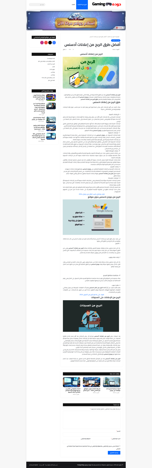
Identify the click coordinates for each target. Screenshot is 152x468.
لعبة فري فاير (51, 80)
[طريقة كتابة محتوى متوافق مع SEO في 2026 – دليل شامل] (91, 382)
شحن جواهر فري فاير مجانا (48, 78)
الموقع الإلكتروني (85, 439)
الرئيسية (117, 37)
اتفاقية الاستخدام (33, 465)
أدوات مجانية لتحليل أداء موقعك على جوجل (113, 390)
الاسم (118, 431)
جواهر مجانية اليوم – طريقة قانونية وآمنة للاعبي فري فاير (39, 97)
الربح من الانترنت (82, 4)
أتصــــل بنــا (41, 465)
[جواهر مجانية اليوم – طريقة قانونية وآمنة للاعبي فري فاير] (51, 97)
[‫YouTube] (46, 42)
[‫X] (50, 42)
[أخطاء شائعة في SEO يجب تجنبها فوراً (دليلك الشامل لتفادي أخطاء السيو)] (71, 382)
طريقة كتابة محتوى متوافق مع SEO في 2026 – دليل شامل (91, 390)
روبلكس (53, 72)
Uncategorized (51, 58)
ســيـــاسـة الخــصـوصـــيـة (51, 465)
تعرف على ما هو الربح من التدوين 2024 (91, 294)
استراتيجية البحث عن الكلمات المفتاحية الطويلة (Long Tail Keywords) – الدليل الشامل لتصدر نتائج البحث (39, 108)
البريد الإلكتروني (115, 439)
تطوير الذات (52, 69)
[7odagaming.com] (106, 4)
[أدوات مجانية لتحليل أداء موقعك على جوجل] (111, 382)
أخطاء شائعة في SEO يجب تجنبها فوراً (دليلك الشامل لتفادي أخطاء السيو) (72, 390)
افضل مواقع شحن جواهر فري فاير (46, 61)
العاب (73, 4)
